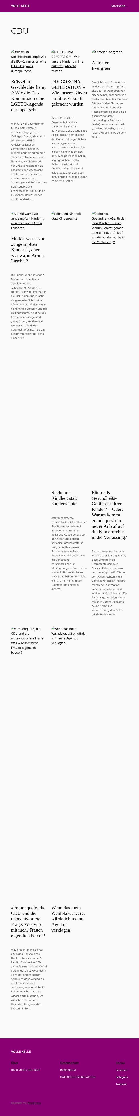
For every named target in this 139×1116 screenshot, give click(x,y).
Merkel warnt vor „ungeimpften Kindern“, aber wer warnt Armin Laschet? (28, 250)
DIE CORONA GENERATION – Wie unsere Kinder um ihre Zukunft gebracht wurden (69, 93)
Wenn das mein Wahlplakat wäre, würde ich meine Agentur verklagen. (68, 919)
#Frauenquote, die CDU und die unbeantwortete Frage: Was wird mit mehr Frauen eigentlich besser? (28, 921)
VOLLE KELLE (20, 6)
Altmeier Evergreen (101, 65)
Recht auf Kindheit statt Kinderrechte (64, 498)
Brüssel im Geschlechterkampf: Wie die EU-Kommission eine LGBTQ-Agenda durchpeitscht (29, 95)
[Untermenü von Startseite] (127, 6)
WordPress (34, 1102)
